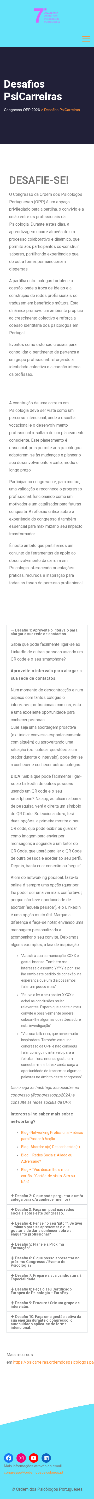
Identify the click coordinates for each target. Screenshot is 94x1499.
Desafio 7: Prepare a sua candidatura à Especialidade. (46, 1277)
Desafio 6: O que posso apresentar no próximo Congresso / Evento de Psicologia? (45, 1261)
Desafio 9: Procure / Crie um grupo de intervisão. (45, 1305)
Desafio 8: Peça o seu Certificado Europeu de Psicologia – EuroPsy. (41, 1291)
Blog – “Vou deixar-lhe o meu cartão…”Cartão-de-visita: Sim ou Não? (48, 1176)
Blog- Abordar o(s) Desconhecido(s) (50, 1147)
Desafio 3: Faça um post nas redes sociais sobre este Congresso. (42, 1211)
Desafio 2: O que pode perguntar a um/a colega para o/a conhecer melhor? (47, 1198)
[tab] (47, 632)
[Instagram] (21, 1458)
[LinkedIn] (46, 1458)
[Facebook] (8, 1458)
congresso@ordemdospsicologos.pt (33, 1472)
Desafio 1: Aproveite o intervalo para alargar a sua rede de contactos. (44, 632)
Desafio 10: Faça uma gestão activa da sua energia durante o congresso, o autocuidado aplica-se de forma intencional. (46, 1322)
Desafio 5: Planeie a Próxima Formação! (37, 1246)
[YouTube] (33, 1458)
